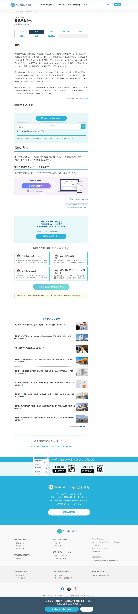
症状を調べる (20, 546)
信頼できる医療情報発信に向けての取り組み (106, 542)
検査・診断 (66, 32)
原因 (36, 32)
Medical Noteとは (97, 539)
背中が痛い (46, 446)
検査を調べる (20, 548)
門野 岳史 (23, 24)
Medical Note (58, 575)
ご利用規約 (95, 545)
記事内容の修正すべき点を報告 (78, 207)
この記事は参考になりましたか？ (77, 205)
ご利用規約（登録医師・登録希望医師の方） (106, 560)
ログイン (109, 5)
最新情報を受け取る (51, 236)
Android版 (19, 578)
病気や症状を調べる (48, 5)
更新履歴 (85, 98)
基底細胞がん (28, 11)
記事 (36, 36)
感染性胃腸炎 (67, 446)
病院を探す (58, 543)
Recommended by (75, 426)
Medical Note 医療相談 (62, 578)
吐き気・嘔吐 (35, 446)
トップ (12, 11)
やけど (78, 78)
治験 (21, 36)
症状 (51, 32)
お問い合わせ (96, 551)
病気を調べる (19, 11)
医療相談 (61, 5)
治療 (80, 32)
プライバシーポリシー (99, 548)
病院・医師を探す (74, 5)
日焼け (46, 72)
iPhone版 (19, 575)
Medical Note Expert (100, 575)
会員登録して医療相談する (51, 286)
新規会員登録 (69, 512)
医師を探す (58, 546)
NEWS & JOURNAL (60, 558)
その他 (86, 5)
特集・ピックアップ (60, 556)
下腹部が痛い (56, 446)
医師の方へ (51, 36)
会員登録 (117, 5)
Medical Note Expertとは (79, 199)
